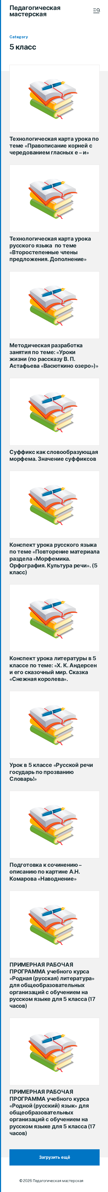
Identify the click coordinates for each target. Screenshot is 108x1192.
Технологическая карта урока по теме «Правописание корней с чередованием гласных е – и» (54, 146)
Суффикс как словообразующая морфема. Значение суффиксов (53, 455)
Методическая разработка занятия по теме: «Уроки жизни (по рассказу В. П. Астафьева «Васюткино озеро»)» (54, 355)
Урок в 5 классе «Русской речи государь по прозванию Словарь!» (51, 772)
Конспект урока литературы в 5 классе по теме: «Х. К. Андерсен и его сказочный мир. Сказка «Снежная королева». (53, 668)
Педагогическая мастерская (35, 10)
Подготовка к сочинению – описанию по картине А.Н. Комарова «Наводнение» (45, 872)
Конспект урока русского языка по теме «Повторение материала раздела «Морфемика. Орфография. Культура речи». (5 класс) (54, 558)
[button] (96, 11)
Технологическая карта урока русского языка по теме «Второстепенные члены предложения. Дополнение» (50, 249)
